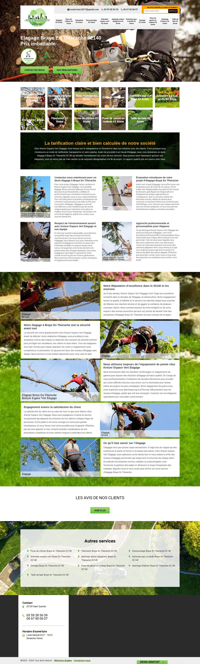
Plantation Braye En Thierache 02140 (99, 551)
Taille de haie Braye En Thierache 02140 (50, 575)
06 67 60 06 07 (130, 9)
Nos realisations (67, 70)
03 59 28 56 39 (110, 9)
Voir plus (100, 510)
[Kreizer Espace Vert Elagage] (37, 17)
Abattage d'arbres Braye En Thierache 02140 (153, 565)
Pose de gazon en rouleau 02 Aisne (153, 21)
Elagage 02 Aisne (59, 21)
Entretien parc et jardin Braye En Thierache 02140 (152, 558)
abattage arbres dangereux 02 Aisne (118, 21)
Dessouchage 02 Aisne (91, 21)
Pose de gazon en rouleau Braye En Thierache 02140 (103, 567)
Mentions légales (63, 660)
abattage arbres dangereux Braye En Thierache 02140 (98, 558)
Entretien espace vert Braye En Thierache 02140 (50, 558)
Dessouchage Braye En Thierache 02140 (151, 551)
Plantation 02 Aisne (79, 21)
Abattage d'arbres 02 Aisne (164, 21)
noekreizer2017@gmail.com (84, 9)
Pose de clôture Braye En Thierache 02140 (51, 551)
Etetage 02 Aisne (142, 21)
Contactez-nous (34, 70)
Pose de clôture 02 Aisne (69, 21)
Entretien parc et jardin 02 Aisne (131, 21)
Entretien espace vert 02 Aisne (104, 21)
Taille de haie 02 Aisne (175, 21)
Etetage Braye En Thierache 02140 (47, 565)
